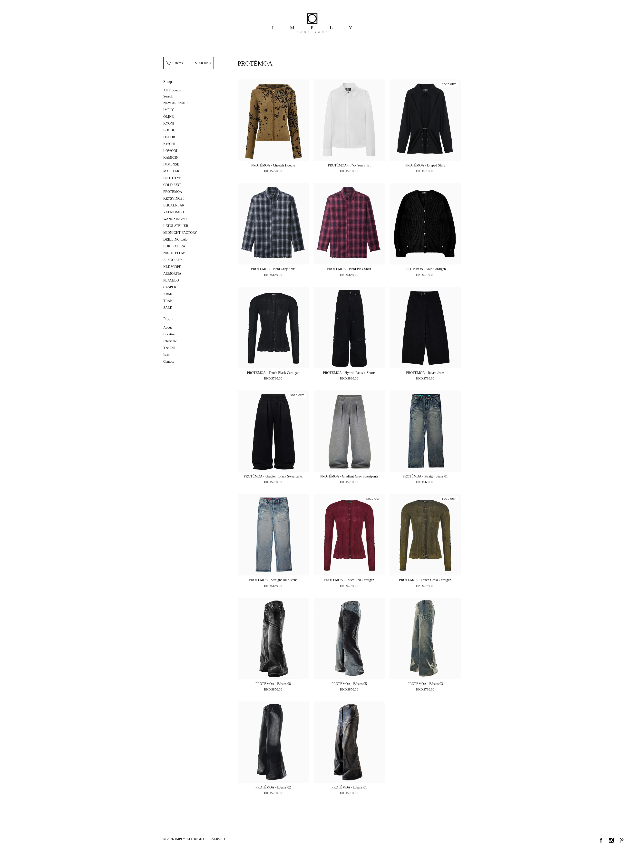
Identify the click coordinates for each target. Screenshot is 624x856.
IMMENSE (171, 164)
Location (169, 334)
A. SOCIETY (172, 260)
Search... (169, 96)
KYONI (168, 123)
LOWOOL (170, 151)
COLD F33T (172, 185)
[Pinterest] (621, 841)
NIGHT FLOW (174, 253)
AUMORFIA (172, 273)
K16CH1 (169, 144)
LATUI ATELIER (175, 226)
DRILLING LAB (175, 239)
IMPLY (168, 110)
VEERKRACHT (174, 212)
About (167, 327)
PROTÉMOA (172, 192)
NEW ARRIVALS (175, 103)
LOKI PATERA (174, 246)
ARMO (168, 294)
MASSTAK (171, 171)
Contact (168, 361)
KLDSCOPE (172, 267)
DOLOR (169, 137)
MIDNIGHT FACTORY (180, 232)
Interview (169, 341)
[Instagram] (611, 841)
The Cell (169, 348)
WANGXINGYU (175, 219)
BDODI (168, 130)
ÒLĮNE (168, 116)
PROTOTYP (172, 178)
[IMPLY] (312, 23)
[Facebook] (601, 841)
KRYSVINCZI (173, 198)
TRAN (168, 301)
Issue (166, 355)
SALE (167, 308)
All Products (172, 90)
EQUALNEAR (173, 205)
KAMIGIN (170, 157)
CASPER (169, 287)
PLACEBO (171, 280)
